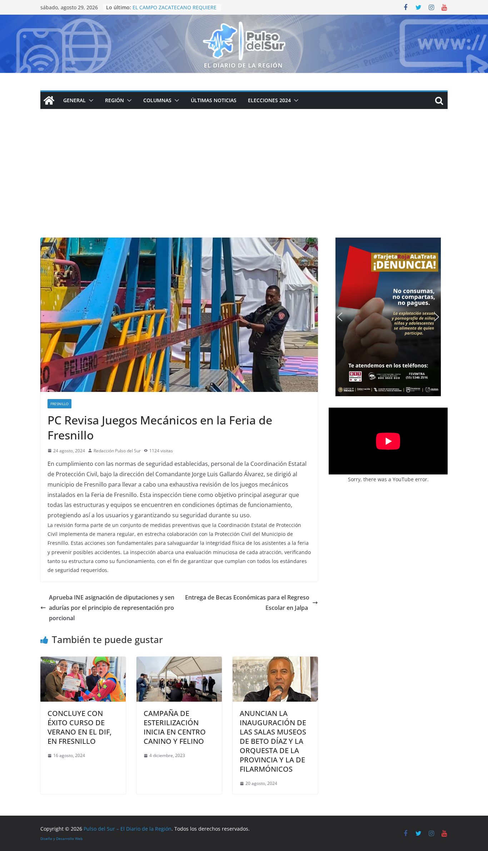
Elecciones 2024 (269, 100)
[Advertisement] (244, 184)
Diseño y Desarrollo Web (61, 838)
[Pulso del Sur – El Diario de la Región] (244, 20)
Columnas (157, 100)
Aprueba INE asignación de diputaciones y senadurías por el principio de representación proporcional (111, 607)
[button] (90, 100)
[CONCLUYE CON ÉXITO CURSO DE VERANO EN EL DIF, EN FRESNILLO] (83, 662)
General (74, 100)
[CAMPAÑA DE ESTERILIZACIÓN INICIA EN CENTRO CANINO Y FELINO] (179, 662)
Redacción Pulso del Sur (117, 451)
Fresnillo (59, 403)
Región (114, 100)
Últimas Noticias (213, 100)
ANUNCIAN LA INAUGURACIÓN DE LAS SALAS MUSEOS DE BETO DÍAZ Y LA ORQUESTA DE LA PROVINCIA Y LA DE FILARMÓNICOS (273, 741)
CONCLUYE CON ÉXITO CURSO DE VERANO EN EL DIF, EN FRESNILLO (79, 727)
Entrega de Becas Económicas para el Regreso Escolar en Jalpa (247, 602)
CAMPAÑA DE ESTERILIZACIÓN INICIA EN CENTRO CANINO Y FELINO (175, 727)
